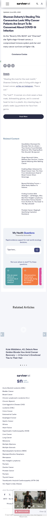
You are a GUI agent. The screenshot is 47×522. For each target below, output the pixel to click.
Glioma (5, 424)
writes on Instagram (24, 86)
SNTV (5, 499)
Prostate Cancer (8, 471)
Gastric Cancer (8, 421)
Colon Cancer (7, 411)
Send (37, 250)
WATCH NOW (23, 511)
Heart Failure (7, 427)
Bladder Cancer (8, 391)
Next (44, 334)
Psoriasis (6, 464)
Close (42, 511)
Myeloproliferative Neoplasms (13, 454)
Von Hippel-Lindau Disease (12, 484)
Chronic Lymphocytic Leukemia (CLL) (16, 398)
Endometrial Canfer (10, 414)
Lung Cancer (7, 437)
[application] (30, 500)
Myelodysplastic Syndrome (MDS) (14, 451)
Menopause (7, 457)
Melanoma (6, 441)
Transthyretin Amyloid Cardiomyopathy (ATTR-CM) (21, 480)
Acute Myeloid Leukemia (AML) (14, 388)
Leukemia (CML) (8, 408)
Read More (23, 116)
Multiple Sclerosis (9, 447)
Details (6, 74)
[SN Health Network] (23, 381)
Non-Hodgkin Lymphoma (11, 461)
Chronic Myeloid (9, 401)
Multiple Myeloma (9, 444)
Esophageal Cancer (9, 418)
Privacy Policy (12, 503)
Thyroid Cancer (8, 477)
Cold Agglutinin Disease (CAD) (14, 404)
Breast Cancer (8, 394)
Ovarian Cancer (8, 467)
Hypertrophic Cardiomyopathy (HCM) (16, 431)
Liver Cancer (7, 434)
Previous (2, 334)
